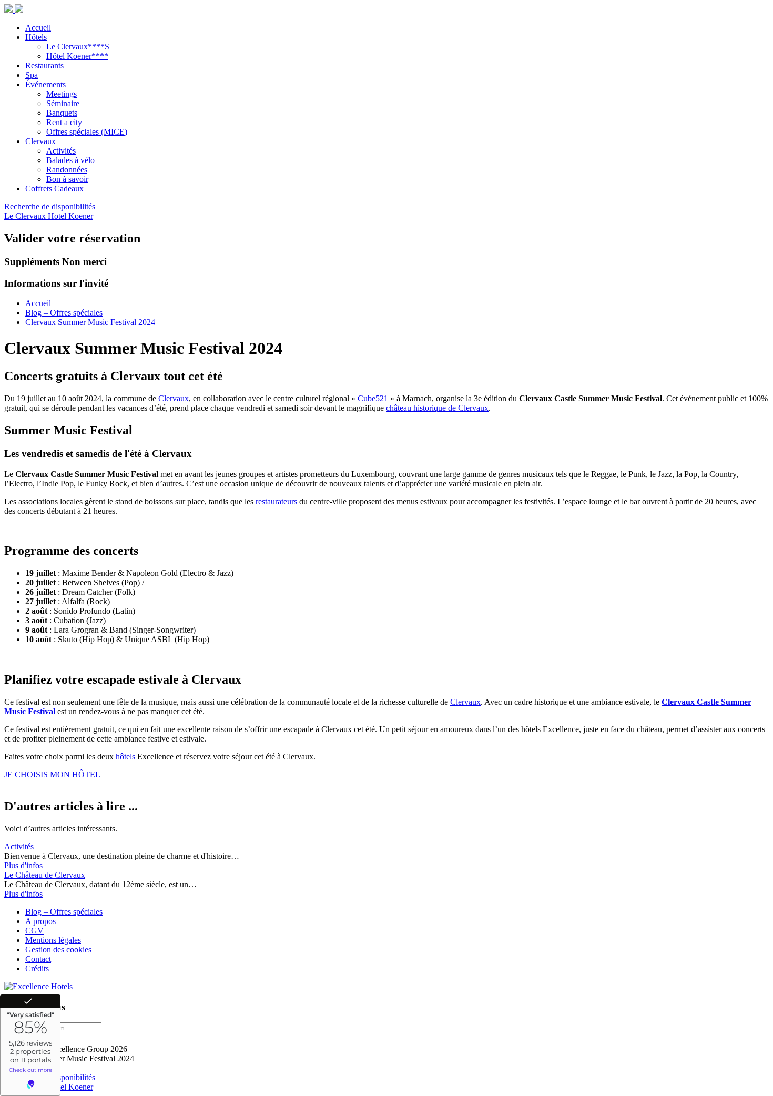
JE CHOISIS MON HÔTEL (52, 774)
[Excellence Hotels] (38, 986)
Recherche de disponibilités (49, 206)
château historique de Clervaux (437, 407)
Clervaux (173, 398)
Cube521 (373, 398)
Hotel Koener (70, 215)
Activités (19, 846)
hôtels (125, 756)
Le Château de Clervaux (44, 874)
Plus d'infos (23, 865)
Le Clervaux (26, 215)
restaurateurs (276, 501)
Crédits (37, 968)
